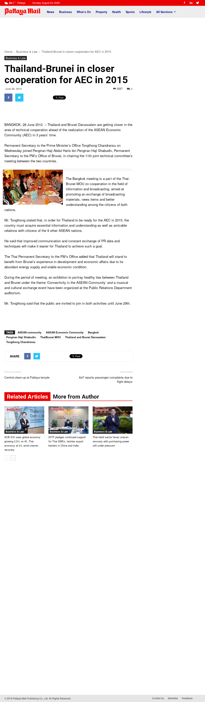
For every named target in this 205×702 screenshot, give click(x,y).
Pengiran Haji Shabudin (21, 337)
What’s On (84, 12)
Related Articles (27, 396)
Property (101, 12)
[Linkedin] (191, 3)
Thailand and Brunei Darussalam (85, 337)
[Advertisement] (102, 32)
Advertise (173, 698)
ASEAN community (29, 332)
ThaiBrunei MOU (50, 337)
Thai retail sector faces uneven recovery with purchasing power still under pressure (111, 441)
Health (116, 12)
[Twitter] (198, 3)
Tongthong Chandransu (20, 342)
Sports (130, 12)
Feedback (187, 698)
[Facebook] (184, 3)
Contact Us (158, 698)
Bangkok (93, 332)
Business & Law (16, 58)
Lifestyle (145, 12)
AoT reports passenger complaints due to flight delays (106, 379)
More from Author (76, 396)
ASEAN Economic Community (64, 332)
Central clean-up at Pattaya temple (26, 377)
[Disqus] (68, 524)
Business (65, 12)
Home (8, 51)
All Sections (164, 12)
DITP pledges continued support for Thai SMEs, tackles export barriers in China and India (67, 441)
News (50, 12)
